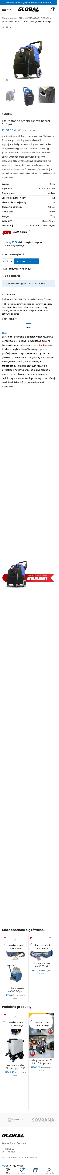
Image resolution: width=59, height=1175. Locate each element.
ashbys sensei (23, 303)
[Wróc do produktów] (7, 27)
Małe (4, 21)
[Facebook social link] (16, 319)
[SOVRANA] (43, 1120)
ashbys (11, 303)
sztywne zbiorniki (10, 313)
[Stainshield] (16, 1120)
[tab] (28, 327)
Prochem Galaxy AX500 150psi (15, 990)
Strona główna (9, 18)
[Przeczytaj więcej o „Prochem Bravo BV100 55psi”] (30, 944)
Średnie (47, 299)
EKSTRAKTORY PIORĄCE (37, 18)
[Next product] (10, 27)
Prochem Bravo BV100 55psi (41, 965)
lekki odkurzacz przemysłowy (32, 307)
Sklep (21, 18)
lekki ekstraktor (9, 307)
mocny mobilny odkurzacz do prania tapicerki (25, 310)
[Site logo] (28, 9)
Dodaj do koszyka (26, 261)
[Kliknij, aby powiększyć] (7, 80)
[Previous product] (3, 27)
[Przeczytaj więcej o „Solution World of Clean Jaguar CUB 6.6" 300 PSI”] (4, 1021)
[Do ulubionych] (14, 939)
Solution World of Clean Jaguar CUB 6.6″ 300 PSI (15, 1068)
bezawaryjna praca (41, 303)
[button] (4, 944)
